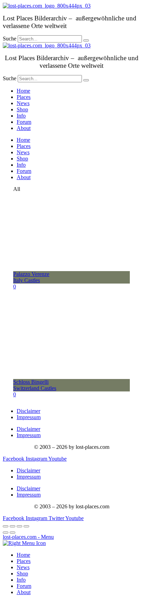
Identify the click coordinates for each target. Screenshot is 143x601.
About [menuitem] (24, 592)
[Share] (12, 526)
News (23, 103)
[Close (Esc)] (5, 526)
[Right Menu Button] (24, 543)
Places (24, 97)
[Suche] (86, 40)
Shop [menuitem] (22, 573)
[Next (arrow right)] (12, 532)
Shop (22, 109)
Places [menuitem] (24, 561)
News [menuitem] (23, 567)
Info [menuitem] (21, 580)
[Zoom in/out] (26, 526)
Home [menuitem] (23, 555)
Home (23, 91)
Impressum (29, 417)
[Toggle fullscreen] (19, 526)
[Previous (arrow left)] (5, 532)
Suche (9, 38)
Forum (24, 122)
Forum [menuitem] (24, 586)
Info (21, 116)
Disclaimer (28, 411)
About (24, 128)
